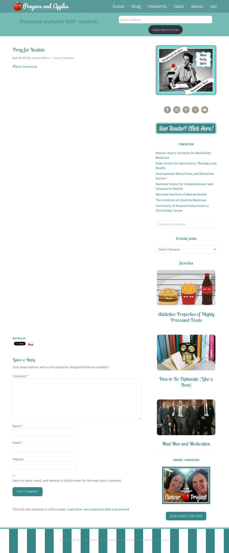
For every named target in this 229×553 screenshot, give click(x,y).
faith (179, 6)
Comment (20, 376)
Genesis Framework (129, 540)
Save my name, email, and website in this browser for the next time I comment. (67, 480)
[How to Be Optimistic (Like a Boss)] (186, 353)
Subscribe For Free (166, 30)
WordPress (152, 540)
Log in (165, 540)
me (213, 6)
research (157, 6)
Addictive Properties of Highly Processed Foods (186, 317)
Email (17, 442)
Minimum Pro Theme (98, 540)
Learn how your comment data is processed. (98, 509)
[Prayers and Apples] (41, 6)
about (197, 6)
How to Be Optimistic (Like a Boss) (186, 382)
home (119, 6)
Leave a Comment (63, 58)
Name (18, 426)
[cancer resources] (186, 485)
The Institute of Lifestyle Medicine (181, 200)
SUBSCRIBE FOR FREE (186, 516)
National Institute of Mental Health (181, 194)
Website (18, 459)
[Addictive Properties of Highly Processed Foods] (186, 288)
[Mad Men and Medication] (186, 417)
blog (136, 6)
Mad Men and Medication (186, 444)
